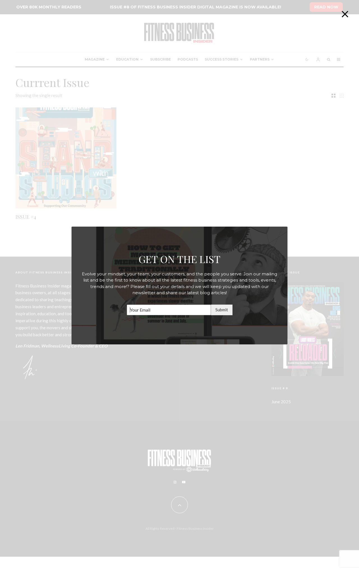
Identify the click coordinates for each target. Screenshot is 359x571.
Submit (221, 309)
